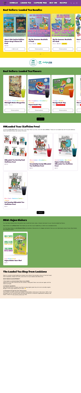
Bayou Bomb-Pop (35, 105)
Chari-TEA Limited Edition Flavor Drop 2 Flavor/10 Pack (14, 42)
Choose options (39, 49)
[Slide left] (37, 54)
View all (40, 119)
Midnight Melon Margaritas (15, 103)
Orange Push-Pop (59, 103)
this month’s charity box (18, 294)
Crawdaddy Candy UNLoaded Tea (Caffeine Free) (40, 165)
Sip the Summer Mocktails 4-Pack (38, 40)
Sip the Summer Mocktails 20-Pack (62, 40)
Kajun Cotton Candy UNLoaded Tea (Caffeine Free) (64, 164)
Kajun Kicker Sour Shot (13, 260)
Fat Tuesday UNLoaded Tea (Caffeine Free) (14, 203)
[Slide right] (43, 54)
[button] (71, 3)
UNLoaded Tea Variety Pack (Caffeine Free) (15, 161)
